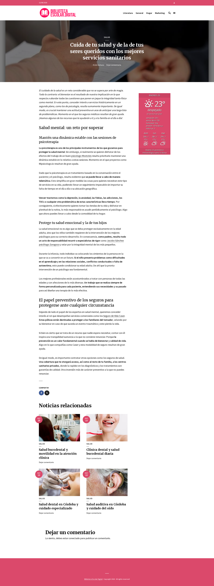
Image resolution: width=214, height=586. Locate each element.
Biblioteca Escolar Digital (93, 579)
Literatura (128, 13)
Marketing (160, 13)
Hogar (149, 13)
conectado (74, 538)
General (139, 13)
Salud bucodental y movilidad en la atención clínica (58, 454)
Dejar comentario (113, 65)
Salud (107, 37)
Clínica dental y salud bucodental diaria (102, 452)
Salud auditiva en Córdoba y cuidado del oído (106, 506)
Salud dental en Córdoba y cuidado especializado (58, 506)
